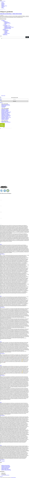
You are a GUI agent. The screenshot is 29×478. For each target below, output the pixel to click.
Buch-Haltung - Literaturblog (5, 110)
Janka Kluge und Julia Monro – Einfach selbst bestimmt (11, 13)
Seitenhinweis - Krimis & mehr (5, 118)
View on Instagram (2, 353)
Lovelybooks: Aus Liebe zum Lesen (6, 466)
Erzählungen (6, 21)
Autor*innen (3, 6)
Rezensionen (3, 20)
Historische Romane (7, 22)
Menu (1, 0)
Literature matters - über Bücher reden (6, 115)
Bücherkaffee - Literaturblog (5, 113)
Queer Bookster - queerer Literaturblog (6, 117)
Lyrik (5, 24)
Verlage (2, 7)
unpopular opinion (5, 34)
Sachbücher (4, 29)
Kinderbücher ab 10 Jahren (8, 28)
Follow (1, 244)
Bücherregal (3, 4)
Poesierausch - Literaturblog (5, 116)
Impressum (1, 476)
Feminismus (6, 32)
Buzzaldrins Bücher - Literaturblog (6, 112)
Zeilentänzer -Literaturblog (5, 119)
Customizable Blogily (13, 477)
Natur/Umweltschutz (7, 33)
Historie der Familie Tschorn (5, 121)
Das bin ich (3, 3)
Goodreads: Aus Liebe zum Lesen (6, 467)
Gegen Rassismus (7, 30)
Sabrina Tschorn (3, 95)
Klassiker (6, 23)
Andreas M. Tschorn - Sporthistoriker (6, 469)
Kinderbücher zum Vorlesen (8, 26)
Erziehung (6, 25)
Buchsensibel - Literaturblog (5, 111)
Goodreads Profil (4, 106)
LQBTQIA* (6, 31)
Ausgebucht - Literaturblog (5, 109)
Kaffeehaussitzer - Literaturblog (5, 114)
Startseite (3, 2)
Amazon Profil (3, 107)
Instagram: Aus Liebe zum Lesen (5, 104)
